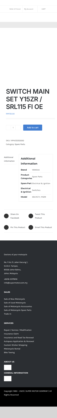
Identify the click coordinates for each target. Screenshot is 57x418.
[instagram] (10, 402)
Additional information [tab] (9, 159)
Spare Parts (20, 144)
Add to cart (32, 127)
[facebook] (5, 402)
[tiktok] (15, 402)
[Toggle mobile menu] (52, 17)
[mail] (24, 402)
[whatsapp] (19, 402)
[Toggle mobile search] (47, 17)
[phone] (29, 402)
